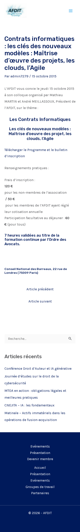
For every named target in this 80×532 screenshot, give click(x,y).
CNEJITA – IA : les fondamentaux (29, 405)
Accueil (40, 468)
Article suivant (40, 301)
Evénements (40, 446)
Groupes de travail (40, 487)
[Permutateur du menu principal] (71, 10)
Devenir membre (40, 459)
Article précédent (40, 289)
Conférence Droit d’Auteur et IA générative (38, 369)
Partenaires (40, 493)
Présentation (40, 453)
